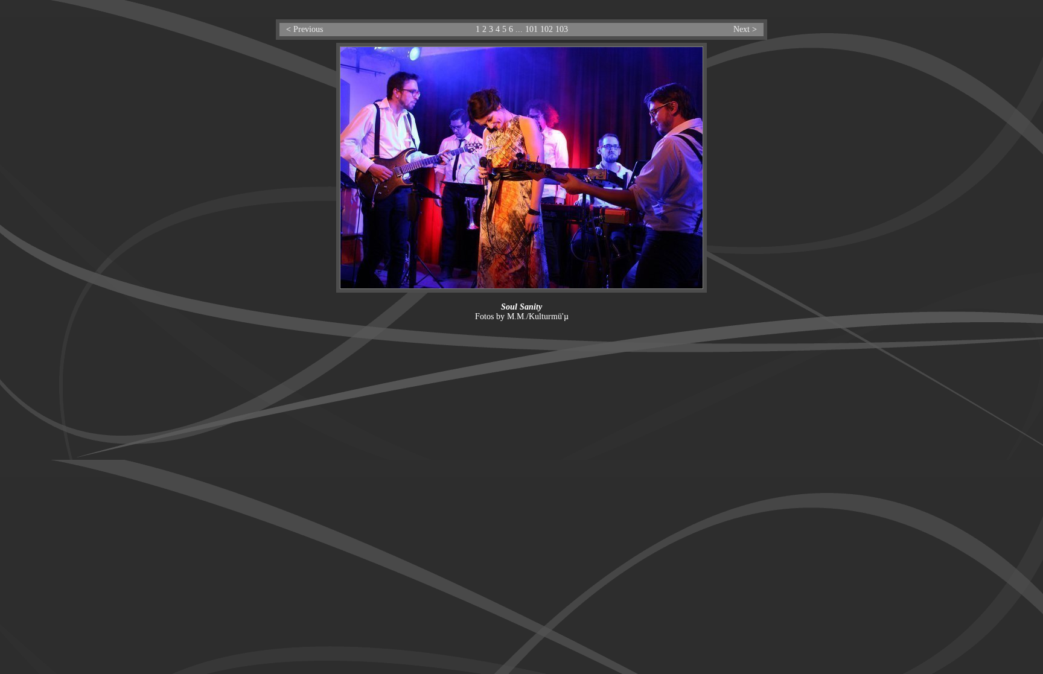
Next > (745, 29)
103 (561, 29)
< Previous (304, 29)
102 (546, 29)
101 (531, 29)
